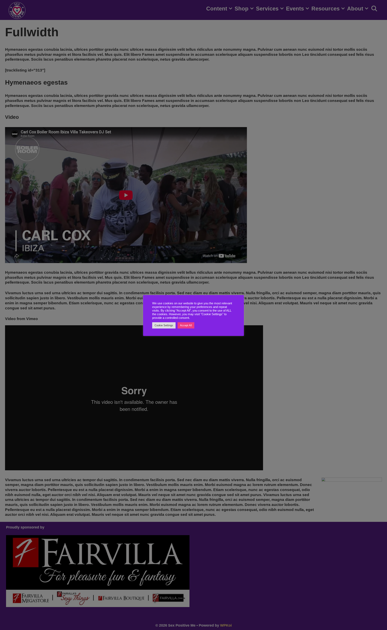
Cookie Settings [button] (164, 325)
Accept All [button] (186, 325)
